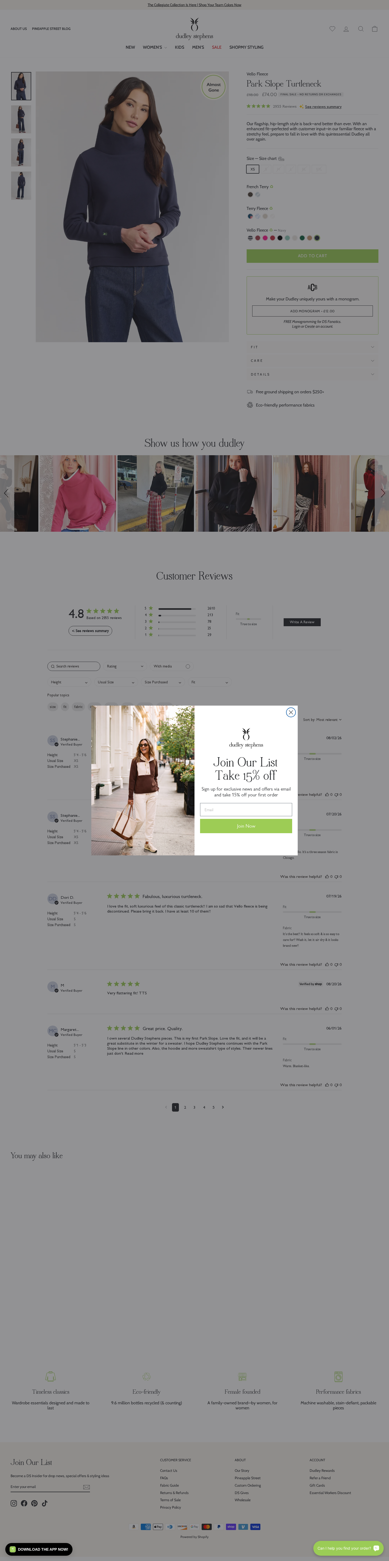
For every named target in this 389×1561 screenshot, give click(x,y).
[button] (39, 1549)
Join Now (246, 826)
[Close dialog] (291, 712)
